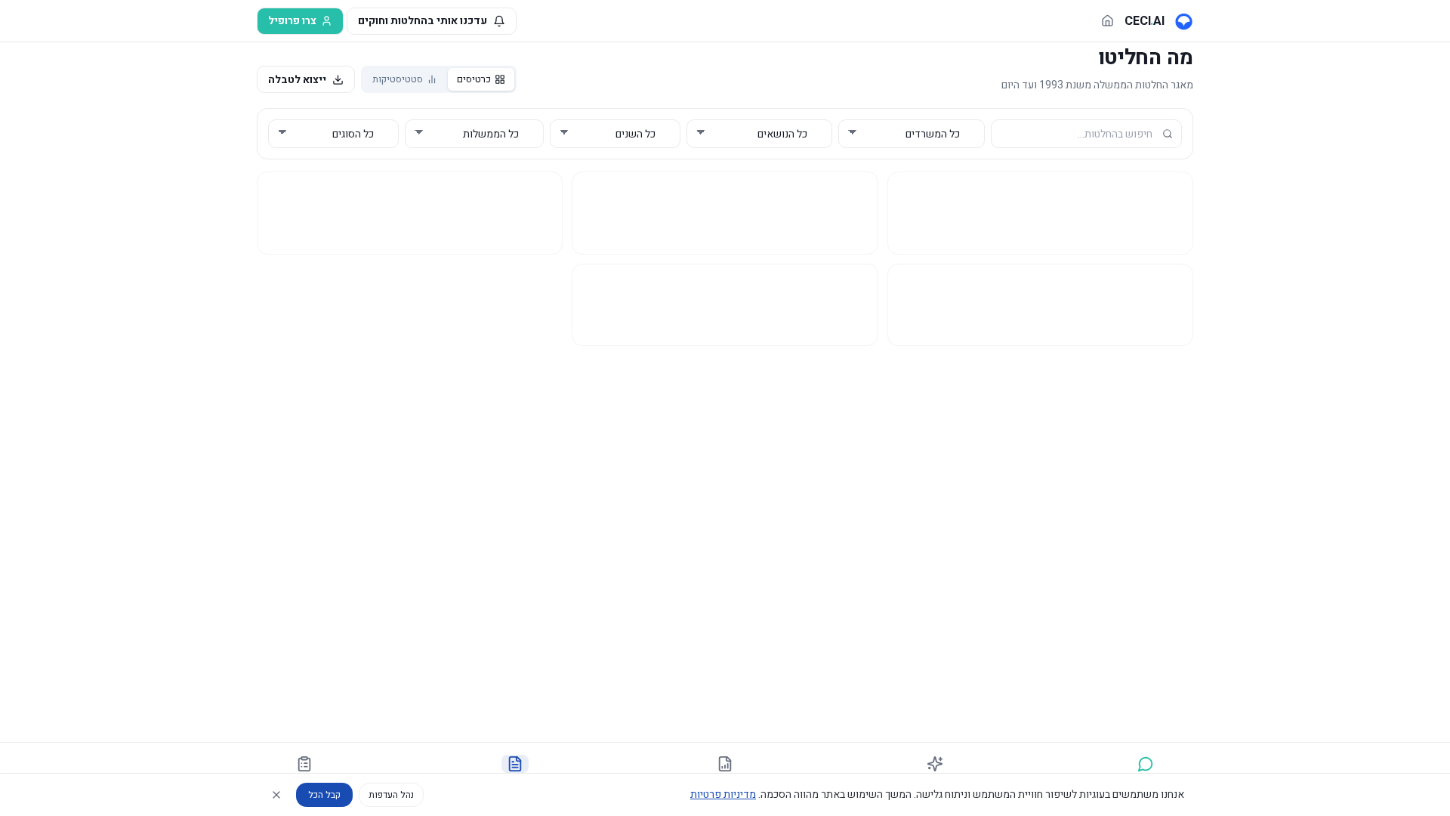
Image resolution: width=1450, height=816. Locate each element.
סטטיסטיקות (397, 79)
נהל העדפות (391, 795)
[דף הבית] (1107, 20)
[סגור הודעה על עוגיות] (276, 794)
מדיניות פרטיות (723, 794)
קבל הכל (324, 795)
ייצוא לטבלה (297, 80)
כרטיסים (474, 79)
